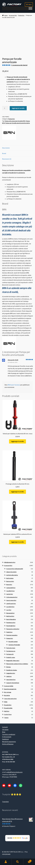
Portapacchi (10, 654)
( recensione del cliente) (19, 65)
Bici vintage (7, 692)
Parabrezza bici (10, 622)
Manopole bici (10, 613)
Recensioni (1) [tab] (6, 159)
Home (6, 15)
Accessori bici (13, 15)
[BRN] (9, 133)
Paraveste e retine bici (12, 629)
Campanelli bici (10, 588)
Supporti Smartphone (12, 683)
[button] (17, 838)
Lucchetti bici (10, 607)
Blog (3, 732)
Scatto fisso (7, 714)
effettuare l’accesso (14, 385)
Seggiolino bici (10, 673)
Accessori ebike (8, 686)
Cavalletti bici (10, 591)
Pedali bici (9, 632)
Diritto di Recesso (7, 744)
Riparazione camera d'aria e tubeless (17, 664)
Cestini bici (9, 594)
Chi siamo (5, 729)
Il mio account (6, 737)
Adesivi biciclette (11, 572)
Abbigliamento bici (9, 562)
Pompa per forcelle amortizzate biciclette (17, 123)
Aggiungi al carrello (18, 108)
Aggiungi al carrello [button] (17, 441)
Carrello (27, 860)
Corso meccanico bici (10, 698)
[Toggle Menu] (30, 8)
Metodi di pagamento (9, 742)
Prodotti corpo (10, 657)
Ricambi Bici (7, 705)
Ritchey (8, 667)
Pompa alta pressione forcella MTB (15, 121)
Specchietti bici (10, 679)
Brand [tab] (4, 153)
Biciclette (7, 695)
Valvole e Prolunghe (14, 645)
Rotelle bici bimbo (11, 670)
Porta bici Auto (10, 648)
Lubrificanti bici (11, 603)
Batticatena (9, 578)
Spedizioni (5, 739)
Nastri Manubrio (11, 619)
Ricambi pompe (13, 641)
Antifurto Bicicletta (12, 575)
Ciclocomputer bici (11, 597)
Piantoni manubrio (11, 635)
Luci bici (8, 610)
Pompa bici (21, 15)
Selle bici (9, 676)
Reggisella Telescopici (12, 660)
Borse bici (9, 584)
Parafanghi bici (10, 626)
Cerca (17, 862)
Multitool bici (10, 616)
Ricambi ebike (8, 708)
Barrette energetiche (10, 689)
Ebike (5, 702)
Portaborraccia (10, 651)
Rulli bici (6, 711)
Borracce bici (10, 581)
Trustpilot (5, 802)
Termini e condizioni (8, 734)
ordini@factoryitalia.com (14, 772)
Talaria (6, 717)
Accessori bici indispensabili (14, 569)
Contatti (5, 727)
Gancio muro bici (11, 600)
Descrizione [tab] (6, 148)
